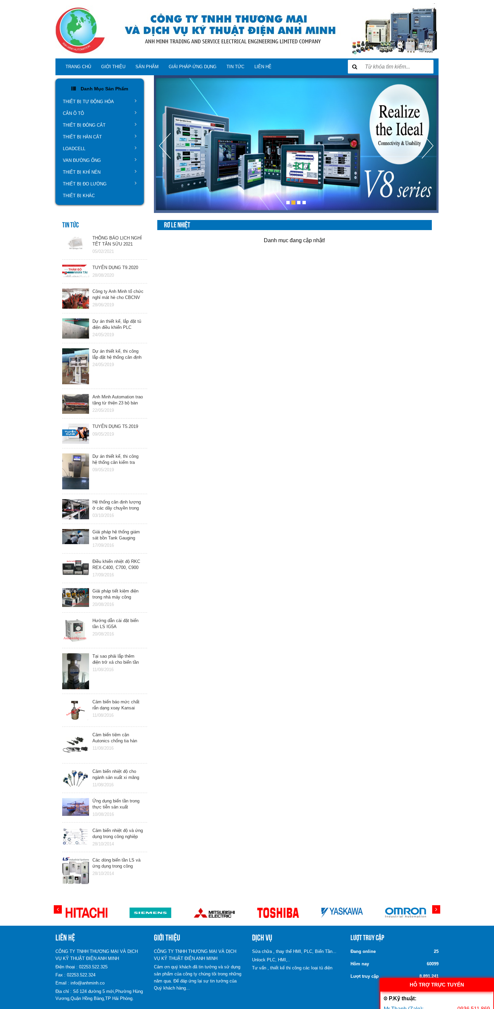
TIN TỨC (235, 66)
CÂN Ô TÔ (73, 113)
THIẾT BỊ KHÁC (79, 195)
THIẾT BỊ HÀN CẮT (82, 136)
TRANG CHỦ (78, 66)
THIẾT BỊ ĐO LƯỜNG (85, 183)
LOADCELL (74, 148)
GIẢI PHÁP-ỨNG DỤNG (192, 66)
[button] (165, 173)
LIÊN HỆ (263, 66)
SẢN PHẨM (147, 66)
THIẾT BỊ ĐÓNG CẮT (84, 125)
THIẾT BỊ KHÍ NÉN (81, 172)
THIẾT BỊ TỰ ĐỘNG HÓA (88, 101)
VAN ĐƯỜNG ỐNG (82, 160)
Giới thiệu (113, 66)
